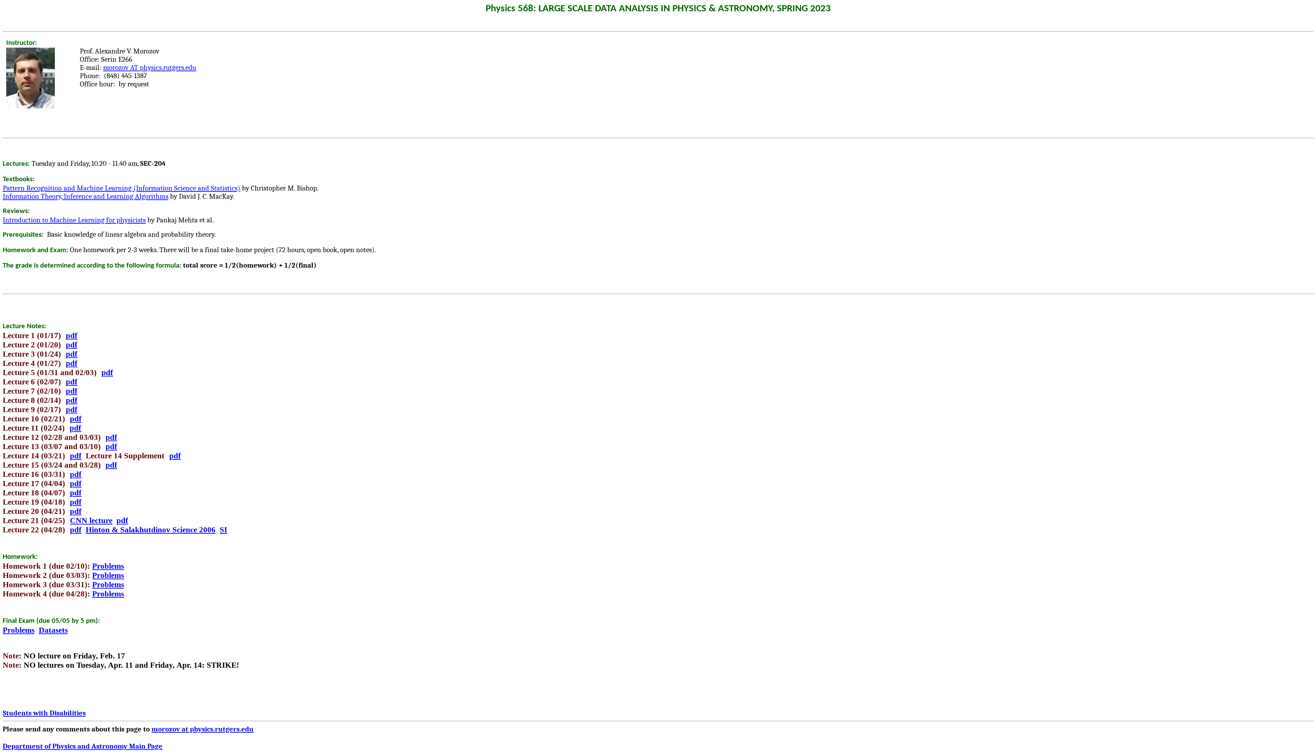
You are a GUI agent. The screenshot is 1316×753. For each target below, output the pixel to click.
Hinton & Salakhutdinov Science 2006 (151, 529)
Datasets (53, 630)
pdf (71, 335)
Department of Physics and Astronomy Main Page (82, 746)
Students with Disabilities (44, 713)
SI (223, 529)
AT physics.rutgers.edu (149, 67)
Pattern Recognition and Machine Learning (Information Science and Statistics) (121, 188)
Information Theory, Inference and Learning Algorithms (85, 196)
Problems (108, 565)
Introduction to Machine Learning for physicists (74, 220)
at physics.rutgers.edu (202, 729)
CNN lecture (91, 520)
